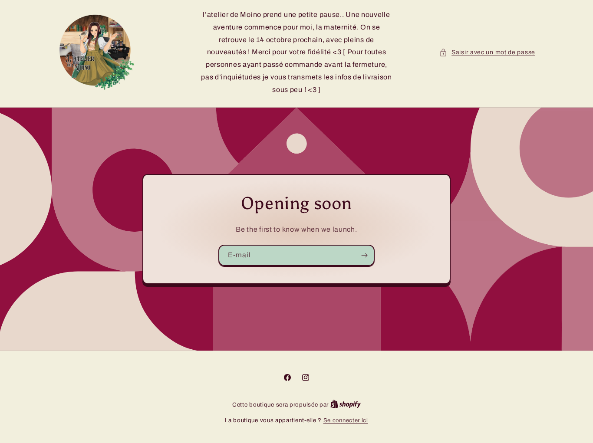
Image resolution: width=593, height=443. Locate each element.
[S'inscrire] (364, 255)
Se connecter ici (345, 420)
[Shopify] (345, 405)
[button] (487, 52)
